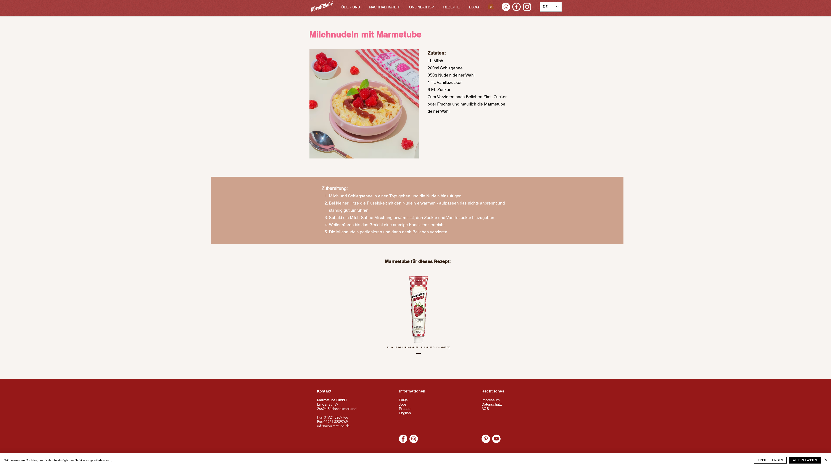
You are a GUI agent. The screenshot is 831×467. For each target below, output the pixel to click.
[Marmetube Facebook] (403, 439)
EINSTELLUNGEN (770, 460)
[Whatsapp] (506, 7)
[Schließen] (825, 460)
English (405, 413)
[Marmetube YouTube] (496, 439)
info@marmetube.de (333, 426)
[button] (491, 5)
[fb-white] (516, 7)
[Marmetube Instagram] (413, 439)
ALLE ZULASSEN (805, 460)
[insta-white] (527, 7)
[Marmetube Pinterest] (486, 439)
